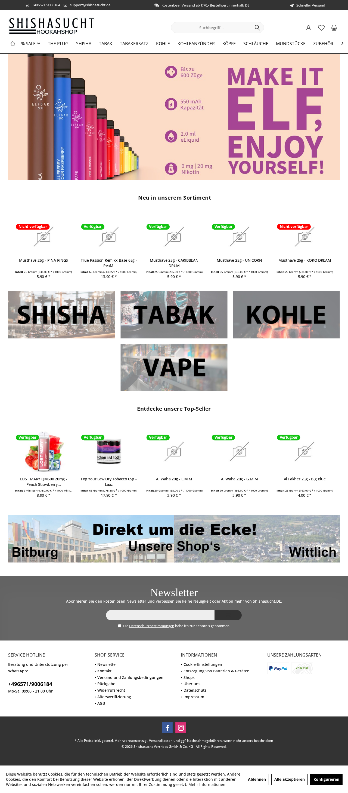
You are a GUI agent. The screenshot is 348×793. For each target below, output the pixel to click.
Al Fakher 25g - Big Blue (304, 479)
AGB (101, 703)
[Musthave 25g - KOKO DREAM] (304, 236)
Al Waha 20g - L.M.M (174, 479)
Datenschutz (195, 690)
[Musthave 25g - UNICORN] (239, 236)
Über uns (192, 683)
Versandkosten (161, 740)
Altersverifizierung (114, 696)
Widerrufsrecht (111, 690)
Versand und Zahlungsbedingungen (130, 677)
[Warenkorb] (334, 27)
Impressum (194, 696)
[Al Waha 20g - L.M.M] (174, 451)
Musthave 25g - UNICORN (239, 260)
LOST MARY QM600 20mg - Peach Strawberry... (43, 482)
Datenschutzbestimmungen (151, 625)
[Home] (12, 43)
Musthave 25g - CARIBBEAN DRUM (174, 263)
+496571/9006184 (46, 4)
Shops (189, 677)
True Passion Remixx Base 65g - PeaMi (108, 263)
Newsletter (107, 664)
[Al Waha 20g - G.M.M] (239, 451)
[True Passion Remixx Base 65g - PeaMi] (108, 236)
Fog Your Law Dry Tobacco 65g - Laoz (108, 482)
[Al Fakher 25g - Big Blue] (304, 451)
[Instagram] (180, 727)
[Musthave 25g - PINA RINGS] (43, 236)
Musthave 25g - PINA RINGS (43, 260)
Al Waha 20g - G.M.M (239, 479)
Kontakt (104, 670)
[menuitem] (334, 27)
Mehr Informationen (206, 784)
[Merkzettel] (321, 27)
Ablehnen (257, 779)
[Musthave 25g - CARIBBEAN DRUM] (174, 236)
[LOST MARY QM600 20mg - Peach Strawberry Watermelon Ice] (43, 451)
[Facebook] (167, 727)
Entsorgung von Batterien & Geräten (217, 670)
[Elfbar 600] (174, 117)
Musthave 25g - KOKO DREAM (304, 260)
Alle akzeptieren (289, 779)
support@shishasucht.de (90, 4)
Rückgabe (106, 683)
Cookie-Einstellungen (203, 664)
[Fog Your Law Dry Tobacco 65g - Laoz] (108, 451)
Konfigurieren (326, 779)
